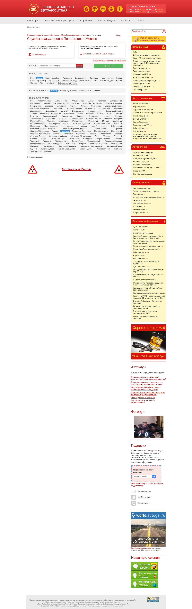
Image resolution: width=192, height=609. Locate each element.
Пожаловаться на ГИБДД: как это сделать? (148, 276)
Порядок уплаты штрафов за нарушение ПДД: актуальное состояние (146, 63)
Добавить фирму (39, 54)
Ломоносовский (76, 118)
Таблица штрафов (141, 71)
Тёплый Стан (77, 141)
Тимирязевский (93, 141)
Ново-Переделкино (99, 126)
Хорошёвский (116, 144)
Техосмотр (138, 200)
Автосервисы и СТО (142, 155)
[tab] (39, 98)
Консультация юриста (141, 548)
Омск (95, 80)
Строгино (118, 139)
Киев (32, 80)
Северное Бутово (37, 136)
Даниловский (35, 111)
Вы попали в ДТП (141, 125)
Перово (55, 131)
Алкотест (140, 20)
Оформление (139, 128)
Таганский (34, 141)
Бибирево (76, 103)
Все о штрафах (140, 68)
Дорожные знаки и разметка (146, 55)
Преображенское (101, 131)
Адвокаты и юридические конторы (148, 197)
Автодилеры (139, 147)
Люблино (108, 118)
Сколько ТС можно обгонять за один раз (147, 302)
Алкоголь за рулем (141, 77)
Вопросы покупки (141, 161)
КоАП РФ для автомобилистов (147, 58)
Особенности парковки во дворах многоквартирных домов (148, 284)
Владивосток (80, 78)
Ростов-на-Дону (107, 80)
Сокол (43, 139)
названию (97, 91)
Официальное (139, 252)
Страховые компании (143, 109)
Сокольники (74, 139)
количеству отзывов (68, 91)
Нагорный (118, 124)
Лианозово (62, 118)
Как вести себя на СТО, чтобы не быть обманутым (148, 289)
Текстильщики (61, 141)
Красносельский (50, 116)
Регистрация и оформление (146, 168)
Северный (118, 136)
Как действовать (140, 122)
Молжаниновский (37, 124)
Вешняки (73, 106)
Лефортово (50, 118)
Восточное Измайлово (39, 108)
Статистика (138, 131)
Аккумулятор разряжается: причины (145, 317)
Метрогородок (78, 121)
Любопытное (139, 258)
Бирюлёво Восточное (92, 103)
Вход (118, 35)
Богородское (35, 106)
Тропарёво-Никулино (113, 141)
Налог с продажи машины (145, 280)
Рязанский (80, 134)
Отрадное (118, 129)
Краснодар (41, 80)
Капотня (79, 113)
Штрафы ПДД (140, 47)
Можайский (117, 121)
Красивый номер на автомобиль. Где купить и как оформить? (148, 237)
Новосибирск (84, 80)
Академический (44, 101)
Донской (64, 111)
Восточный (57, 108)
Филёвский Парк (37, 144)
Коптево (100, 113)
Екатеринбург (107, 78)
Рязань (119, 80)
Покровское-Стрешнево (81, 131)
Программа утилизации (144, 158)
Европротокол (139, 106)
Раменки (56, 134)
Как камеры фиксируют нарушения (149, 293)
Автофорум (33, 20)
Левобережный (36, 118)
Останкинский (100, 129)
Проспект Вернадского (40, 134)
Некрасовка (35, 126)
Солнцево (87, 139)
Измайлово (69, 113)
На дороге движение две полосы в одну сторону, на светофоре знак (147, 383)
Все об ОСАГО (140, 119)
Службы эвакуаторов (142, 174)
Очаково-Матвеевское (39, 131)
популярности (85, 91)
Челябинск (50, 83)
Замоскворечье (94, 111)
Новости (125, 20)
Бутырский (61, 106)
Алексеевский (61, 101)
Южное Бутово (47, 149)
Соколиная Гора (57, 139)
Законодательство (141, 83)
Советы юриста (141, 182)
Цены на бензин (140, 227)
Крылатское (67, 116)
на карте (109, 66)
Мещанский (93, 121)
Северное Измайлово (58, 136)
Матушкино (63, 121)
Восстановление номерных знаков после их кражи (149, 242)
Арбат (90, 101)
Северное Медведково (81, 136)
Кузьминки (93, 116)
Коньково (90, 113)
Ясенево (47, 151)
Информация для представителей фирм (109, 60)
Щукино (33, 149)
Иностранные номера (143, 233)
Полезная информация (145, 221)
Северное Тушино (102, 136)
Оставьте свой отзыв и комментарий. (99, 54)
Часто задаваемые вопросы (146, 191)
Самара (33, 83)
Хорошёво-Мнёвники (98, 144)
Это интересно (140, 90)
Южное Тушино (86, 149)
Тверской (47, 141)
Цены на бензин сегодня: (141, 6)
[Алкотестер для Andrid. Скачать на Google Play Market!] (144, 570)
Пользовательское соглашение (99, 606)
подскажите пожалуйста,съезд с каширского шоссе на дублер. (146, 388)
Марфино (118, 118)
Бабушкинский (116, 101)
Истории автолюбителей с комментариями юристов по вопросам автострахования (146, 136)
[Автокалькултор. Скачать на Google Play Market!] (144, 579)
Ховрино (82, 144)
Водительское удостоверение (146, 246)
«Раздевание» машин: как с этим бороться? (148, 270)
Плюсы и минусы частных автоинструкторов (145, 312)
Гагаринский (90, 108)
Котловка (34, 116)
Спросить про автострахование (147, 113)
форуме (160, 372)
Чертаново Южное (114, 146)
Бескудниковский (61, 103)
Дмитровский (51, 111)
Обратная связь (81, 606)
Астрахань (67, 78)
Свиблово (118, 134)
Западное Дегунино (114, 111)
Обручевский (116, 126)
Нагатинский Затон (102, 124)
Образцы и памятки (142, 86)
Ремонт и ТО (139, 171)
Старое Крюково (103, 139)
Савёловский (105, 134)
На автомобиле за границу (145, 249)
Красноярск (54, 80)
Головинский (104, 108)
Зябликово (44, 113)
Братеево (49, 106)
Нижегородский (50, 126)
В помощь (137, 206)
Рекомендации (140, 209)
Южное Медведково (66, 149)
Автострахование (142, 98)
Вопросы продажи (141, 165)
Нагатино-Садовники (81, 124)
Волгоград (94, 78)
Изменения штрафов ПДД (145, 80)
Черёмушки (49, 146)
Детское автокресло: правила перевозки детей (146, 307)
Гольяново (117, 108)
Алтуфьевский (78, 101)
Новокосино (82, 126)
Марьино (51, 121)
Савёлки (92, 134)
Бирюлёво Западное (113, 103)
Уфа (41, 83)
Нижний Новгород (69, 80)
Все (32, 78)
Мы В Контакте (144, 497)
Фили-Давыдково (55, 144)
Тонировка (138, 194)
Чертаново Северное (67, 146)
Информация (139, 213)
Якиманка (118, 149)
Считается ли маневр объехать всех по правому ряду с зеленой (148, 393)
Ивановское (56, 113)
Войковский (96, 106)
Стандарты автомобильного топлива (146, 262)
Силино (33, 139)
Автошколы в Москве (76, 169)
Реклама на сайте (117, 606)
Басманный (35, 103)
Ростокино (68, 134)
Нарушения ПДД (140, 74)
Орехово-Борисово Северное (42, 129)
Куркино (118, 116)
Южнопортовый (103, 149)
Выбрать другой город (67, 83)
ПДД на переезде (141, 266)
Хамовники (70, 144)
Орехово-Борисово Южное (74, 129)
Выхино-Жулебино (74, 108)
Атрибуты (137, 255)
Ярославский (35, 151)
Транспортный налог (142, 188)
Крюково (80, 116)
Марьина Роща (36, 121)
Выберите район (39, 98)
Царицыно (34, 146)
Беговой (46, 103)
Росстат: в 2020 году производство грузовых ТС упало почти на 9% (149, 297)
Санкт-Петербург (52, 78)
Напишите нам (144, 491)
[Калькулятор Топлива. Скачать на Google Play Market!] (144, 587)
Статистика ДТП (140, 116)
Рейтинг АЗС (139, 230)
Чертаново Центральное (91, 146)
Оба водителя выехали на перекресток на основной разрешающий (143, 400)
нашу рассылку (154, 451)
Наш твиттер (143, 503)
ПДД (135, 52)
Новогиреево (67, 126)
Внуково (84, 106)
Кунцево (106, 116)
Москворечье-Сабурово (59, 124)
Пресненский (116, 131)
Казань (119, 78)
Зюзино (33, 113)
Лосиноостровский (93, 118)
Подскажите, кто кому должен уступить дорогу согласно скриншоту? (148, 378)
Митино (105, 121)
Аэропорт (102, 101)
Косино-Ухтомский (114, 113)
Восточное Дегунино (113, 106)
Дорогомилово (78, 111)
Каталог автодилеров (143, 152)
